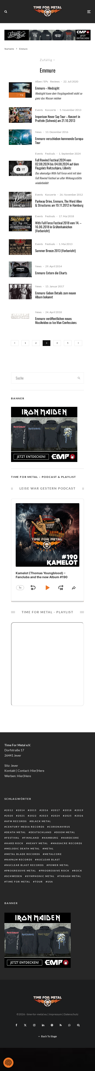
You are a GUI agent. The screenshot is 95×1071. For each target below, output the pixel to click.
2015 (33, 810)
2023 (44, 815)
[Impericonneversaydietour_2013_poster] (20, 115)
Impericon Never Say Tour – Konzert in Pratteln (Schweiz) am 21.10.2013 (57, 118)
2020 (9, 815)
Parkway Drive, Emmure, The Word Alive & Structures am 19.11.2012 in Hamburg (59, 203)
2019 (80, 810)
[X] (25, 1025)
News (38, 132)
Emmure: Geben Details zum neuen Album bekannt (55, 295)
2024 (56, 815)
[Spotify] (52, 1025)
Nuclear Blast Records (25, 865)
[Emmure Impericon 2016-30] (20, 137)
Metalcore (53, 854)
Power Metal (58, 865)
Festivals (50, 153)
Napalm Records (19, 859)
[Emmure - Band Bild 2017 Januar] (20, 291)
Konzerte (50, 110)
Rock (78, 870)
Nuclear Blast (48, 859)
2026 (80, 815)
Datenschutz (71, 1014)
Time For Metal (18, 881)
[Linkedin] (43, 1025)
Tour (39, 881)
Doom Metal (65, 832)
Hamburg (51, 837)
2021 (21, 815)
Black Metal (41, 821)
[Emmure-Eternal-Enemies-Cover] (20, 269)
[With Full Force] (20, 223)
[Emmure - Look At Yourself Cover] (20, 317)
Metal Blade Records (23, 854)
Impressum (55, 1014)
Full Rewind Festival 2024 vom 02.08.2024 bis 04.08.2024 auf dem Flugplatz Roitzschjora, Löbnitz (57, 164)
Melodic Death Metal (23, 848)
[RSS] (60, 1025)
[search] (79, 378)
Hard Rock (14, 843)
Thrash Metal (70, 876)
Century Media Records (25, 826)
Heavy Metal (38, 843)
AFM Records (16, 821)
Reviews (55, 81)
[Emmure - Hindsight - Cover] (20, 89)
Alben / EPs (41, 81)
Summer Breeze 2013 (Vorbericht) (55, 250)
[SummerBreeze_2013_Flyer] (20, 247)
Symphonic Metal (41, 876)
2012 (9, 810)
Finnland (31, 837)
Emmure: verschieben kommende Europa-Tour (59, 140)
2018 (68, 810)
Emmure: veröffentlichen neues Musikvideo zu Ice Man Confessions (56, 320)
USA (50, 881)
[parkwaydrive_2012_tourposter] (20, 199)
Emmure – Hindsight (47, 88)
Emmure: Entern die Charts (51, 273)
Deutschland (40, 832)
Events (39, 110)
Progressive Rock (55, 870)
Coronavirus (59, 826)
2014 (21, 810)
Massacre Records (67, 843)
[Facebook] (16, 1025)
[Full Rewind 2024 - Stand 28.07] (20, 168)
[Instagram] (34, 1025)
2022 (33, 815)
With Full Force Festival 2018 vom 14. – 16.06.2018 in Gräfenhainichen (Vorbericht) (58, 227)
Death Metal (16, 832)
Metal (49, 848)
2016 (44, 810)
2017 (56, 810)
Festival (12, 837)
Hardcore (71, 837)
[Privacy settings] (8, 1063)
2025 (68, 815)
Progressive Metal (21, 870)
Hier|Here (37, 770)
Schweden (14, 876)
